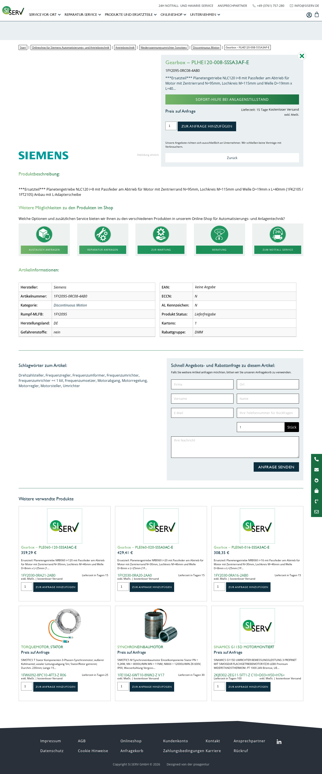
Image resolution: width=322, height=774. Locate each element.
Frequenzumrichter (123, 375)
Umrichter (71, 385)
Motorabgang (108, 380)
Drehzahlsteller (31, 375)
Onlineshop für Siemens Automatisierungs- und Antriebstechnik (70, 47)
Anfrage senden (276, 467)
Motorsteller (51, 385)
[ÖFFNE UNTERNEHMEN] (218, 14)
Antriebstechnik (124, 47)
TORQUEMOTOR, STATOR (42, 647)
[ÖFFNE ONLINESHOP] (184, 14)
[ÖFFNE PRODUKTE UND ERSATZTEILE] (155, 14)
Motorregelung (134, 380)
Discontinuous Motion (206, 47)
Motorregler (29, 385)
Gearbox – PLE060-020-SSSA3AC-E (145, 547)
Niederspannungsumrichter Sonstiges (164, 47)
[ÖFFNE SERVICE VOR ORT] (59, 14)
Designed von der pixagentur (188, 764)
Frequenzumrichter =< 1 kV (41, 380)
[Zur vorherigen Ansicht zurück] (301, 59)
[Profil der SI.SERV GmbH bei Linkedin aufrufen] (279, 742)
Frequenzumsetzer (80, 380)
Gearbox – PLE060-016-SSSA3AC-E (241, 547)
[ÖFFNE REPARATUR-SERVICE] (99, 14)
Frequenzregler (58, 375)
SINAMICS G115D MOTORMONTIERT (244, 647)
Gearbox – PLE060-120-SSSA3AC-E (49, 547)
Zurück (232, 158)
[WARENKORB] (317, 14)
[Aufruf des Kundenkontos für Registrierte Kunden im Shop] (309, 15)
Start (23, 47)
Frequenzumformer (89, 375)
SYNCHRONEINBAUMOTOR (140, 647)
